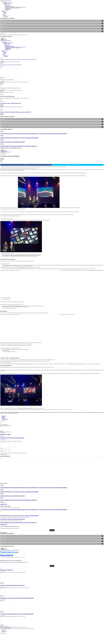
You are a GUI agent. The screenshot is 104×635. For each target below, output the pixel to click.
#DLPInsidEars (18, 306)
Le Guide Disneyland (8, 44)
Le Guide (5, 4)
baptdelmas (1, 109)
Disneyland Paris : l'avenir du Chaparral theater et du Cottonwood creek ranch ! (17, 598)
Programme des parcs (8, 8)
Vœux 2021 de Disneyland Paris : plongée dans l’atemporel (12, 585)
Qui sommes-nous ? (6, 55)
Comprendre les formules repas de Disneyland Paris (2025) (12, 47)
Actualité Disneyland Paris (7, 3)
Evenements (3, 416)
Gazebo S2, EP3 (3, 504)
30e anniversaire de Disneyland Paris (8, 2)
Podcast (3, 10)
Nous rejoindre (5, 16)
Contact (3, 14)
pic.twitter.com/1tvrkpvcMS (23, 306)
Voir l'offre (52, 530)
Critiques (5, 52)
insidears (3, 417)
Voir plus (1, 63)
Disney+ (5, 12)
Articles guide (7, 5)
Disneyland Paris (4, 415)
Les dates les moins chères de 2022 (9, 6)
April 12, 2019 (13, 351)
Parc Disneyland (4, 418)
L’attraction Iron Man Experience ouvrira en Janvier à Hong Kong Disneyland (16, 613)
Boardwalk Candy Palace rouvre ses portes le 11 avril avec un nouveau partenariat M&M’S (10, 64)
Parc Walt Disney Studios (5, 419)
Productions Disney (4, 11)
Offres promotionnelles (8, 9)
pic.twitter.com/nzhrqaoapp (5, 350)
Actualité (5, 13)
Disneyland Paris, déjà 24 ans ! (6, 569)
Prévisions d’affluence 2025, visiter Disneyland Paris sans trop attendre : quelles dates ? (18, 146)
